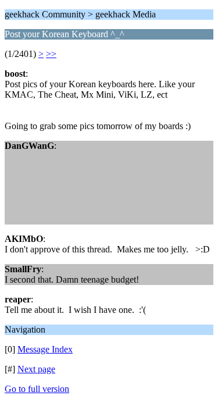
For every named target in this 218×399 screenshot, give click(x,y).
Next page (36, 369)
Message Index (45, 349)
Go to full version (37, 389)
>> (51, 54)
